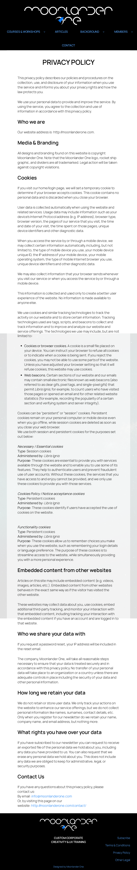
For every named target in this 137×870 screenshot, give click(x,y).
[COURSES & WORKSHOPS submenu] (44, 32)
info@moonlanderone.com (51, 796)
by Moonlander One (73, 866)
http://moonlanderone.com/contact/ (58, 805)
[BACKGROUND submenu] (103, 32)
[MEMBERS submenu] (132, 32)
